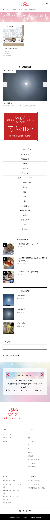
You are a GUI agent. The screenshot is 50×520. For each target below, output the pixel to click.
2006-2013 (25, 159)
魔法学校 (25, 229)
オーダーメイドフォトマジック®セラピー (12, 498)
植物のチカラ (25, 210)
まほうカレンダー (25, 173)
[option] (25, 88)
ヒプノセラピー (25, 182)
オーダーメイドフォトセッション (12, 492)
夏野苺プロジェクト (9, 481)
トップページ (7, 434)
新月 (25, 197)
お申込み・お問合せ (34, 481)
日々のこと (25, 206)
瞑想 (25, 215)
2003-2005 (25, 154)
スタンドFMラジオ (25, 178)
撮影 (25, 192)
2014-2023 (25, 164)
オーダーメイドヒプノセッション (12, 486)
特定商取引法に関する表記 (36, 488)
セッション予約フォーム (12, 355)
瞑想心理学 (25, 220)
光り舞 (25, 187)
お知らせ (25, 168)
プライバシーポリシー (35, 484)
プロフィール (7, 438)
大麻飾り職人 (7, 503)
